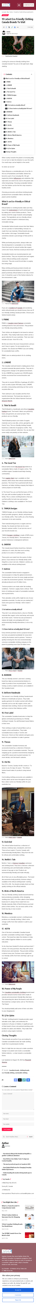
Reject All (18, 1300)
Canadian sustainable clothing (15, 992)
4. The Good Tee (10, 92)
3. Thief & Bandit (11, 88)
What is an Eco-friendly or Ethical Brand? (17, 78)
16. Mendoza (9, 138)
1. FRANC (8, 82)
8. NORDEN (9, 112)
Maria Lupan (12, 837)
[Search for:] (16, 1137)
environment (13, 210)
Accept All (18, 1290)
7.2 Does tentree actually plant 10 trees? (20, 108)
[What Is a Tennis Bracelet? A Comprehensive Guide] (29, 1207)
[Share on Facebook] (6, 27)
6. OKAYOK (9, 98)
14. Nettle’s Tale (11, 132)
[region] (18, 1288)
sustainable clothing (21, 1073)
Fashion (5, 15)
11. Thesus (9, 122)
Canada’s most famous (15, 323)
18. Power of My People (13, 145)
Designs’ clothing (13, 535)
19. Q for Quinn (10, 148)
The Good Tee (20, 467)
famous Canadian (19, 863)
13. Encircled (9, 128)
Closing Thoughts (11, 152)
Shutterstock (15, 303)
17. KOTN (9, 142)
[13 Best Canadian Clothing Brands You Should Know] (29, 1226)
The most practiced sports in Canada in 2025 (16, 1164)
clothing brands (24, 1070)
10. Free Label (10, 118)
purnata (8, 31)
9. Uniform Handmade (12, 115)
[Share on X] (9, 27)
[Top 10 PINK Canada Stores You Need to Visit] (29, 1235)
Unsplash (20, 670)
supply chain (9, 478)
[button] (19, 5)
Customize (18, 1295)
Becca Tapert (12, 670)
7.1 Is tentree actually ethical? (16, 105)
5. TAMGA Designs (11, 95)
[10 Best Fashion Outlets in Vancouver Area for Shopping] (29, 1217)
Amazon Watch (7, 401)
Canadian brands (14, 1070)
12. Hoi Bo (9, 125)
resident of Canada (15, 308)
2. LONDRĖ (8, 85)
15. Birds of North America (14, 135)
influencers (17, 178)
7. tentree (8, 102)
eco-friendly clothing (8, 1073)
